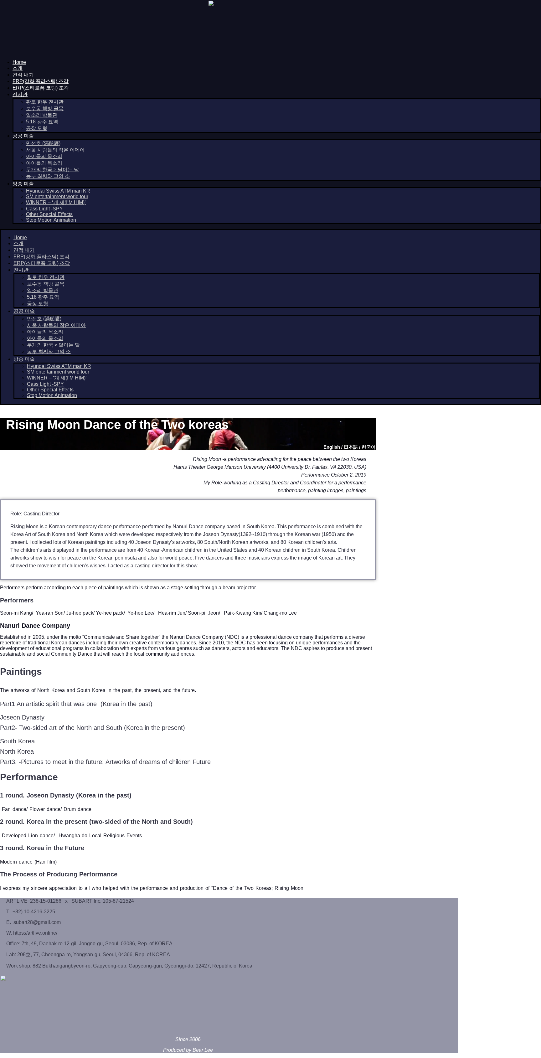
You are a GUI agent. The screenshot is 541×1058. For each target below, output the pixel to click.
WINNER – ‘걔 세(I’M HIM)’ (56, 202)
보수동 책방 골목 (45, 108)
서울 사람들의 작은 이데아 (55, 149)
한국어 (369, 447)
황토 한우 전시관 (45, 102)
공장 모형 (36, 128)
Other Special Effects (49, 214)
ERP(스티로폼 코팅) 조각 (41, 87)
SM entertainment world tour (57, 196)
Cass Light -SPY (44, 208)
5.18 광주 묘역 (42, 121)
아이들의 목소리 (44, 156)
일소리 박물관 (41, 115)
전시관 (20, 94)
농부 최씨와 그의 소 (48, 176)
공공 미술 (23, 135)
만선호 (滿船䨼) (43, 143)
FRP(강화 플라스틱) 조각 (41, 81)
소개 (18, 68)
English (331, 447)
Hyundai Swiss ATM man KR (58, 191)
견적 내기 (23, 74)
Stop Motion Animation (51, 220)
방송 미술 (23, 183)
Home (19, 62)
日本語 (351, 447)
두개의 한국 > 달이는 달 (52, 169)
